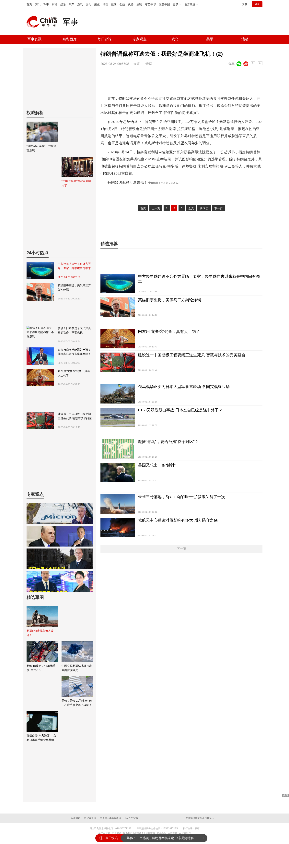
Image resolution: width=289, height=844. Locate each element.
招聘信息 (139, 833)
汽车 (71, 4)
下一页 (218, 208)
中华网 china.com (43, 22)
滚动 (245, 39)
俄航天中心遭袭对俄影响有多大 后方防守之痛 (178, 520)
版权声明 (150, 833)
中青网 (147, 64)
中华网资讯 (90, 818)
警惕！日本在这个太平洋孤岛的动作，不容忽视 (74, 330)
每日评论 (105, 39)
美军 (209, 39)
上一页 (156, 208)
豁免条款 (161, 833)
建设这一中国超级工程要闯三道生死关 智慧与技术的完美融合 (75, 416)
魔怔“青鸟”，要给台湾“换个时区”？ (168, 442)
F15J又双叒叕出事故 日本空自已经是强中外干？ (180, 410)
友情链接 (172, 833)
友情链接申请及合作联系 (200, 818)
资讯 (37, 4)
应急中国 (164, 4)
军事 (46, 4)
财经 (54, 4)
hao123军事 (131, 818)
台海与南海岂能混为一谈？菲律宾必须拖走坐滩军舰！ (74, 352)
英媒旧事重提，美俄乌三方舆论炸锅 (74, 287)
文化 (88, 4)
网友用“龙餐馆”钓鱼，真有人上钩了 (74, 373)
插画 (105, 4)
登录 (257, 4)
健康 (114, 4)
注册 (244, 4)
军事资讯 (34, 39)
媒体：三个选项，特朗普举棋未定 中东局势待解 (160, 838)
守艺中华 (150, 4)
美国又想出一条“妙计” (157, 465)
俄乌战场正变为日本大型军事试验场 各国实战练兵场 (184, 386)
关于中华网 (104, 833)
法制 (139, 4)
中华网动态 (185, 833)
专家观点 (140, 39)
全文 (191, 208)
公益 (122, 4)
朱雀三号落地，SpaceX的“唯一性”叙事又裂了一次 (181, 497)
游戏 (80, 4)
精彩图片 (69, 39)
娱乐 (63, 4)
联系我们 (128, 833)
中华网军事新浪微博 (110, 818)
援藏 (97, 4)
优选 (130, 4)
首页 (29, 4)
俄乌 (174, 39)
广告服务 (116, 833)
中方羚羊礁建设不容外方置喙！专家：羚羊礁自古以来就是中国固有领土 (74, 266)
